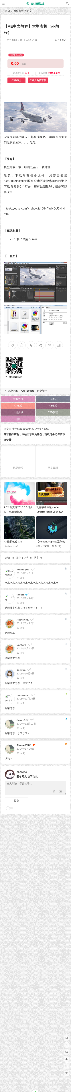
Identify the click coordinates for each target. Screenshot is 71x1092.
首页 (7, 10)
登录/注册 (16, 80)
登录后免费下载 (37, 80)
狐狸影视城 (37, 3)
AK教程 (18, 405)
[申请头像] (62, 773)
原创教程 (18, 10)
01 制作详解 (20, 239)
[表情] (54, 792)
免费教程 (42, 390)
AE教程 (53, 405)
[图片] (61, 792)
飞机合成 (18, 412)
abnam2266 (24, 745)
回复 (22, 577)
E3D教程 (53, 412)
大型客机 (18, 398)
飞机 (18, 419)
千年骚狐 (17, 428)
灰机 (53, 398)
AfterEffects (27, 390)
